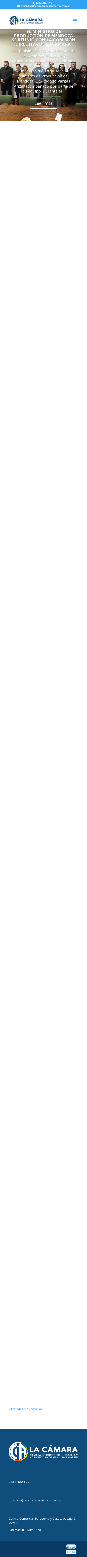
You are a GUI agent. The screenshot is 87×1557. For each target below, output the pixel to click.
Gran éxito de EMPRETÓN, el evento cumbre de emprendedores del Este (42, 1256)
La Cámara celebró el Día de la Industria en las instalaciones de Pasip (39, 726)
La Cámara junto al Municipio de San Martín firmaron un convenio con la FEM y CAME (42, 1151)
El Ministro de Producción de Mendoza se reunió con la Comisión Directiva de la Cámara (43, 37)
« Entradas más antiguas (25, 1409)
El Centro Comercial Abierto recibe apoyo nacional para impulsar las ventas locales (41, 942)
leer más (18, 225)
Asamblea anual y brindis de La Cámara (38, 1047)
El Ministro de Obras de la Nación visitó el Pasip (39, 193)
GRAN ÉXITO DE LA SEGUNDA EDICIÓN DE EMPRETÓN (43, 621)
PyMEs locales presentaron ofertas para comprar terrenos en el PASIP (41, 1359)
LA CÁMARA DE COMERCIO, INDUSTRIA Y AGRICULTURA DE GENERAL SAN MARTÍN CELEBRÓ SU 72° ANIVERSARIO (43, 834)
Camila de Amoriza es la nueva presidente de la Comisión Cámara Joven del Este (40, 511)
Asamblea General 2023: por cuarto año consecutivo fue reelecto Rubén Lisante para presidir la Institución (43, 297)
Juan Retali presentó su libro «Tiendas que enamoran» (36, 402)
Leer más (43, 103)
